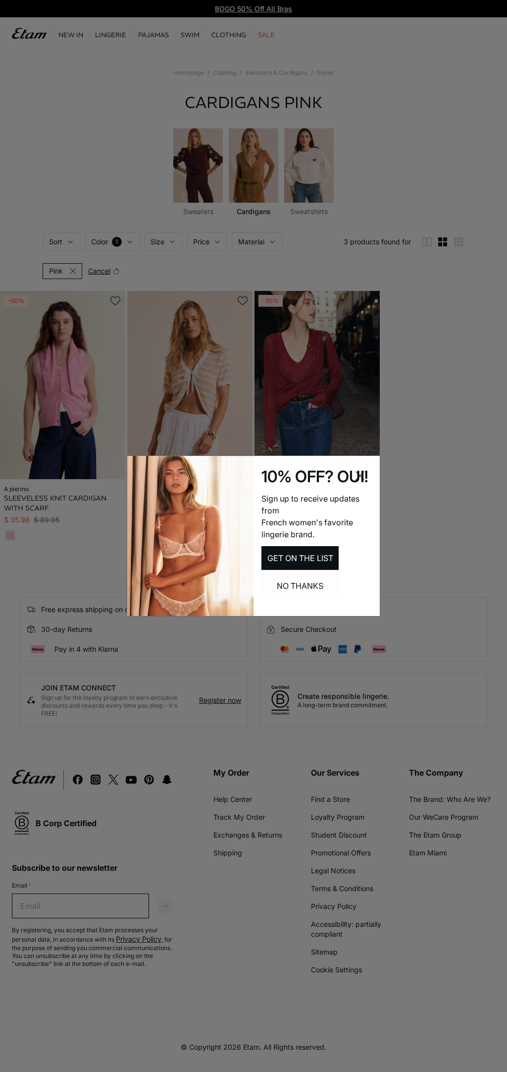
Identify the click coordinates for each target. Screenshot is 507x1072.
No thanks (300, 586)
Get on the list (300, 558)
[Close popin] (360, 476)
